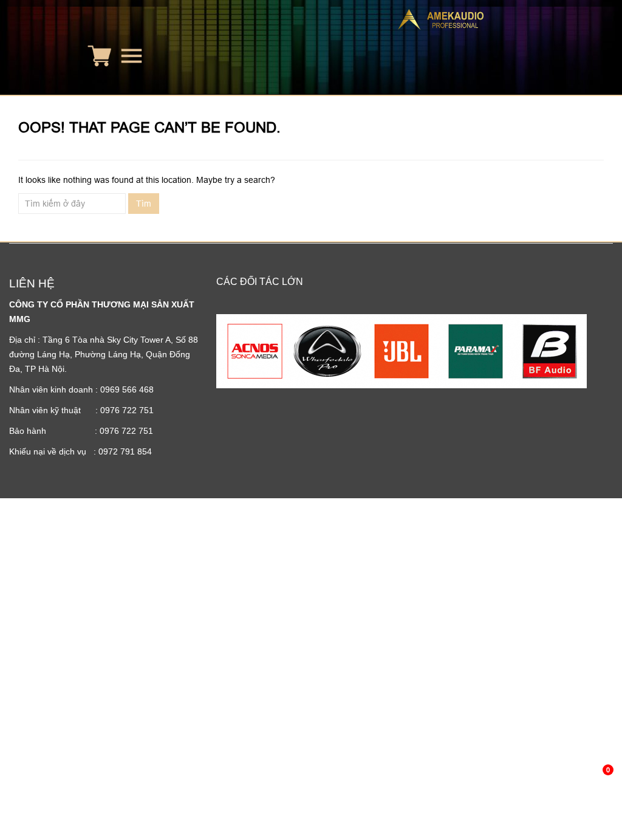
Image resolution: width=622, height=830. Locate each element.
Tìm (143, 203)
